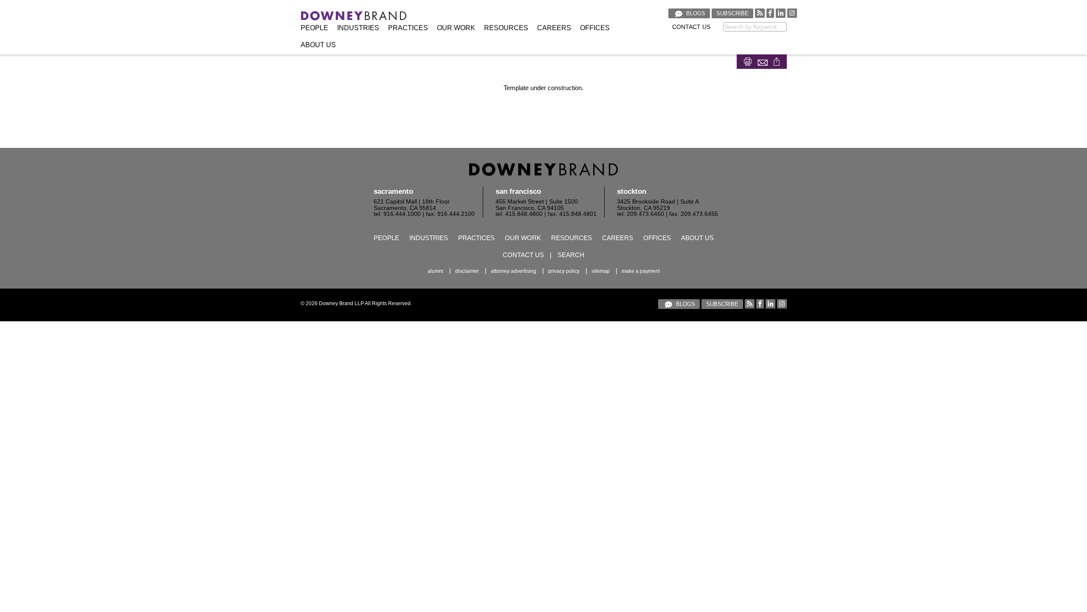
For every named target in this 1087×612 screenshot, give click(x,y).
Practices (408, 27)
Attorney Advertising (513, 271)
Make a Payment (641, 271)
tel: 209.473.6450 (640, 214)
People (314, 27)
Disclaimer (467, 271)
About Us (318, 44)
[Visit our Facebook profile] (770, 13)
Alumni (435, 271)
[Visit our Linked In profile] (781, 13)
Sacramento (393, 191)
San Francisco (518, 191)
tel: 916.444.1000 (397, 214)
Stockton (631, 191)
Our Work (456, 27)
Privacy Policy (564, 271)
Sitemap (600, 271)
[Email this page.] (763, 61)
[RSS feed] (760, 13)
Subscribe (732, 13)
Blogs (694, 13)
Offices (595, 27)
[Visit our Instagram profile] (792, 13)
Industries (358, 27)
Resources (506, 27)
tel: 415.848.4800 (519, 214)
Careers (554, 27)
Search (571, 254)
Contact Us (691, 27)
